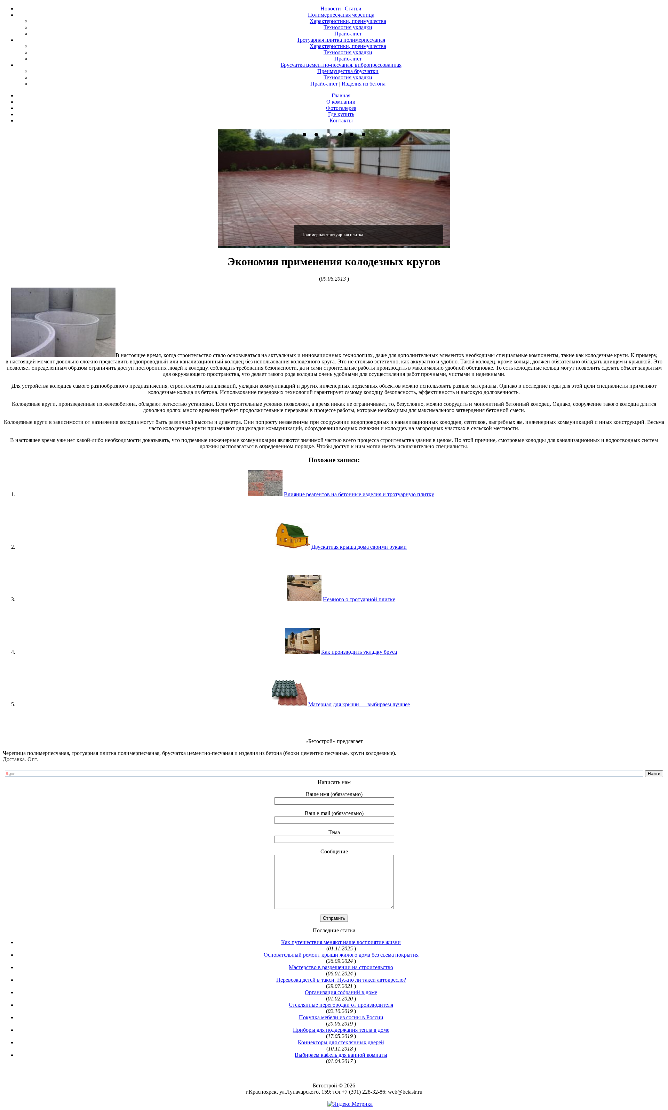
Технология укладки (348, 27)
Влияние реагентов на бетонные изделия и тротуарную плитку (359, 494)
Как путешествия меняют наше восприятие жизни (341, 942)
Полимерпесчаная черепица (341, 15)
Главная (341, 95)
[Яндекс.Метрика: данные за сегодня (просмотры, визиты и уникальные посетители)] (350, 1104)
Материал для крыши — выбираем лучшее (359, 704)
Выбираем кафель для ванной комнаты (341, 1055)
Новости (330, 8)
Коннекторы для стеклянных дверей (341, 1042)
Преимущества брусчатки (348, 71)
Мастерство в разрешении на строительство (341, 967)
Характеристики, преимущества (348, 21)
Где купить (341, 114)
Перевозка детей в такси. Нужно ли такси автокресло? (341, 980)
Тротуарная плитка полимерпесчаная (341, 40)
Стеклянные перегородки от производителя (341, 1005)
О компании (341, 102)
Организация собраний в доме (341, 992)
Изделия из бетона (363, 84)
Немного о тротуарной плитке (359, 599)
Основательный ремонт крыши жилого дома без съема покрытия (341, 955)
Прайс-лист (348, 34)
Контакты (341, 120)
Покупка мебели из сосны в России (341, 1017)
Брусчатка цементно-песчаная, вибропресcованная (341, 65)
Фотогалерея (341, 108)
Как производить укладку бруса (359, 652)
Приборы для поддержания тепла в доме (341, 1030)
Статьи (353, 8)
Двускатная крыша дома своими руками (359, 547)
